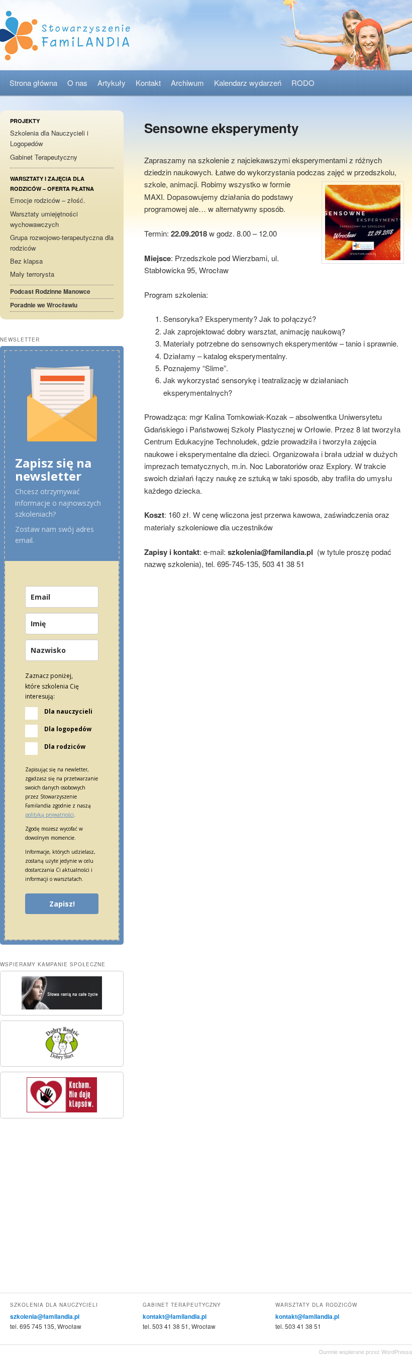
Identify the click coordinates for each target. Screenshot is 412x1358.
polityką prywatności (49, 814)
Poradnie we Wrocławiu (43, 304)
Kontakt (148, 82)
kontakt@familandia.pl (175, 1316)
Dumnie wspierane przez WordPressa (365, 1351)
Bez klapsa (26, 261)
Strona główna (33, 82)
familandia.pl (206, 35)
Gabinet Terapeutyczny (43, 157)
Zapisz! (62, 904)
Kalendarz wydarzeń (247, 82)
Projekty (25, 121)
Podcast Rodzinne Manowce (50, 291)
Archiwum (187, 82)
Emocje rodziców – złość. (47, 200)
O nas (77, 82)
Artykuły (111, 82)
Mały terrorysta (32, 274)
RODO (303, 82)
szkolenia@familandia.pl (44, 1316)
